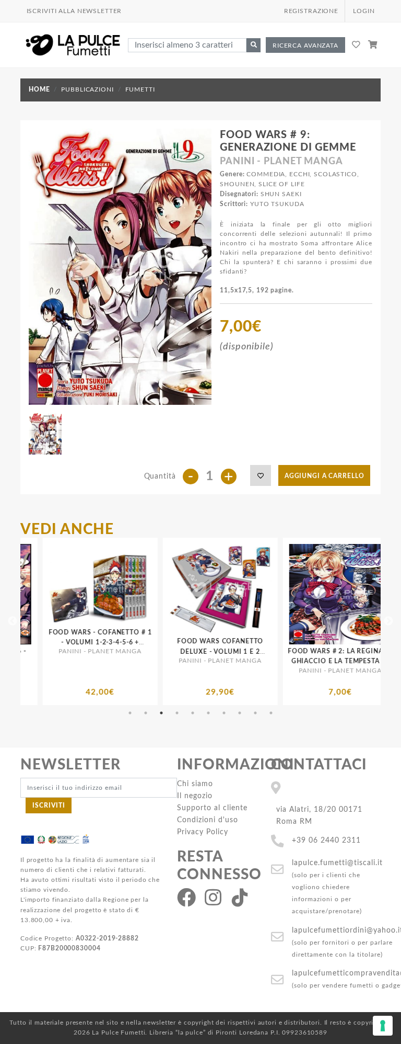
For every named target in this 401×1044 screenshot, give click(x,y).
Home (39, 89)
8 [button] (239, 713)
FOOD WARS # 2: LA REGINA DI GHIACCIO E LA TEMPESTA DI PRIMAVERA (261, 661)
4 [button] (177, 713)
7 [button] (224, 713)
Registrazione (311, 11)
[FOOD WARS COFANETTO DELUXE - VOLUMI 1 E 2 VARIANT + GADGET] (141, 589)
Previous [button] (12, 621)
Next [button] (388, 621)
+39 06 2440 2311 (326, 840)
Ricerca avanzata (305, 45)
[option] (141, 621)
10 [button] (271, 713)
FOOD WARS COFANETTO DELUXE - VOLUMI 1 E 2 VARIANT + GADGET (141, 651)
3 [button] (161, 713)
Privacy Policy (202, 832)
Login (363, 11)
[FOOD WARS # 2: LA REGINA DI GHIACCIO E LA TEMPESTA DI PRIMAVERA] (261, 594)
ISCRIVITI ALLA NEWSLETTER (74, 11)
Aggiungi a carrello (324, 476)
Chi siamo (195, 784)
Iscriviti (48, 805)
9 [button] (255, 713)
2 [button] (145, 713)
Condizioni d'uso (207, 820)
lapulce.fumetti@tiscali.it (337, 863)
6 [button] (208, 713)
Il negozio (195, 796)
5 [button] (192, 713)
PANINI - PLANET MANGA (281, 161)
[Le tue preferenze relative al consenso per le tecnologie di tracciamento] (383, 1026)
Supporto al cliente (212, 808)
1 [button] (130, 713)
